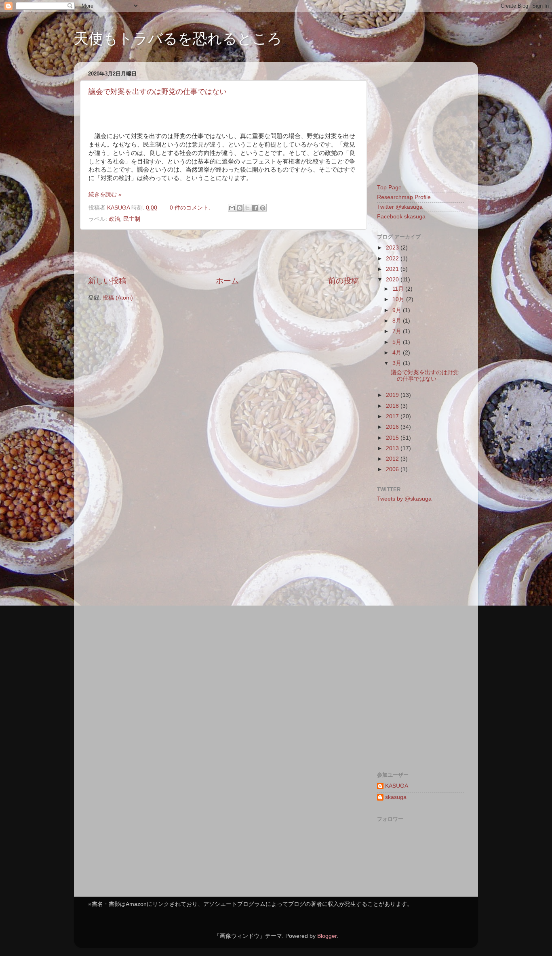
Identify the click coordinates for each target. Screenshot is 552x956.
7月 (397, 331)
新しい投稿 (107, 281)
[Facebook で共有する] (255, 208)
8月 (397, 321)
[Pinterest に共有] (263, 208)
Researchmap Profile (404, 197)
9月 (397, 310)
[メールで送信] (232, 208)
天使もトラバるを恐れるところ (178, 38)
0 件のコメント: (191, 208)
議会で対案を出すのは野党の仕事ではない (157, 92)
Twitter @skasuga (400, 207)
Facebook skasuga (401, 217)
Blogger (327, 936)
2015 (393, 438)
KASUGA (396, 786)
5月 (397, 342)
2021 (393, 269)
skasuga (396, 797)
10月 (399, 299)
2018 (393, 406)
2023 (393, 248)
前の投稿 (343, 281)
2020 (393, 280)
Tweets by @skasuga (404, 499)
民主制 (131, 219)
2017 (393, 416)
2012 (393, 459)
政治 (114, 219)
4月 (397, 353)
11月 (398, 289)
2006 (393, 469)
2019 (393, 395)
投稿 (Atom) (118, 298)
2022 (393, 259)
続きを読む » (105, 194)
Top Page (389, 187)
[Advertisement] (223, 253)
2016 (393, 427)
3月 (397, 363)
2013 (393, 448)
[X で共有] (247, 208)
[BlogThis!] (240, 208)
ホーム (227, 281)
